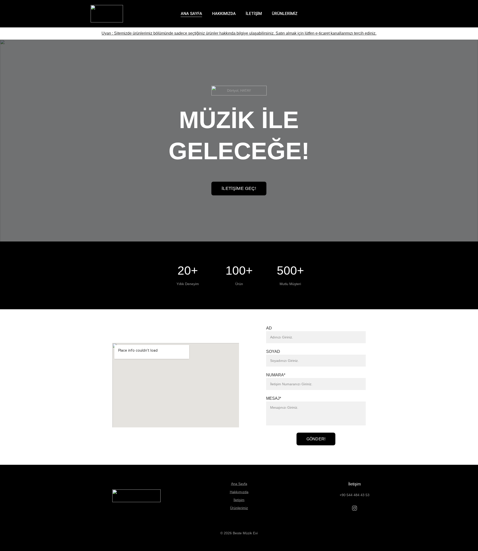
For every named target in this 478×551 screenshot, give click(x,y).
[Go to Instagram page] (354, 508)
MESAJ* (273, 398)
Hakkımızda (239, 492)
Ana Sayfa (239, 484)
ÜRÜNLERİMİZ (285, 13)
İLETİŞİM (254, 13)
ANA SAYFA (191, 13)
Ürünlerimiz (239, 508)
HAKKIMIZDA (224, 13)
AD (269, 328)
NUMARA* (275, 375)
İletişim (239, 500)
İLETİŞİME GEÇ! (239, 188)
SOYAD (273, 351)
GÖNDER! (315, 439)
